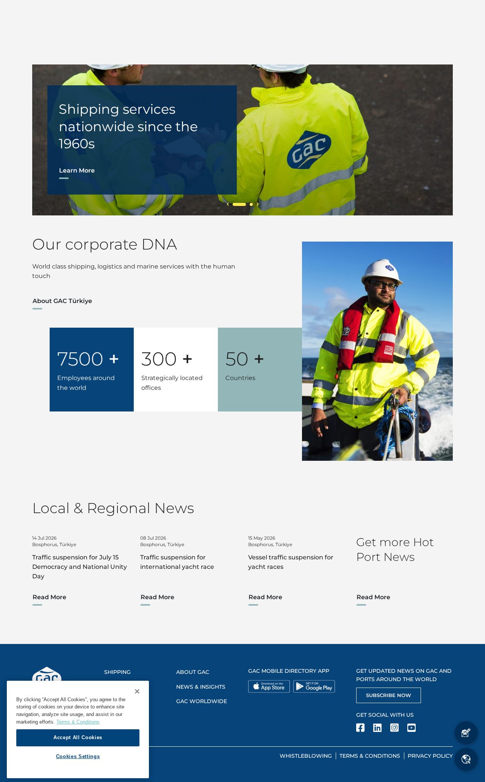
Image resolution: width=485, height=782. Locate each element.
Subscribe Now (388, 695)
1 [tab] (239, 204)
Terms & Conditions (370, 755)
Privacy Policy (430, 755)
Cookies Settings (78, 756)
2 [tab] (251, 204)
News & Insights (200, 686)
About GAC (192, 672)
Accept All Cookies (77, 737)
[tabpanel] (242, 139)
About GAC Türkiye (62, 301)
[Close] (137, 691)
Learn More (77, 170)
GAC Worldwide (201, 701)
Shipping (117, 672)
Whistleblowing (306, 755)
